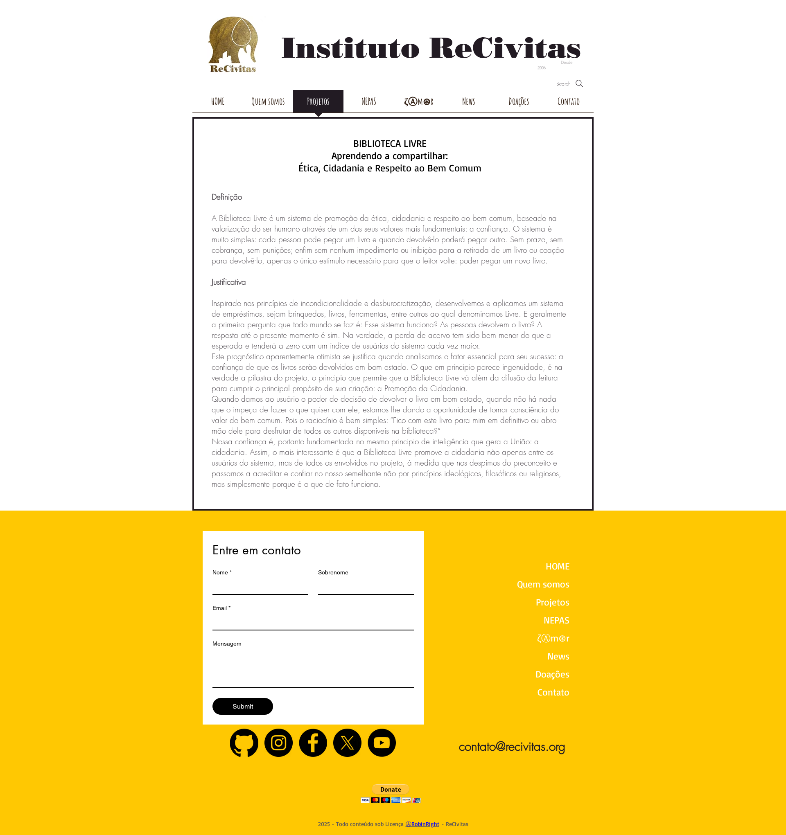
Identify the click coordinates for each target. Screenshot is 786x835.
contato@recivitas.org (512, 746)
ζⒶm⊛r (553, 638)
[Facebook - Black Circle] (313, 743)
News (558, 656)
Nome (222, 572)
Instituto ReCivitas (431, 47)
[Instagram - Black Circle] (278, 743)
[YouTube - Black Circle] (382, 743)
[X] (347, 743)
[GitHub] (244, 743)
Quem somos (543, 584)
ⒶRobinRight (422, 823)
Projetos (552, 602)
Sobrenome (333, 572)
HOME (557, 566)
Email (221, 608)
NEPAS (556, 620)
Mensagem (227, 643)
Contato (553, 692)
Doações (552, 674)
